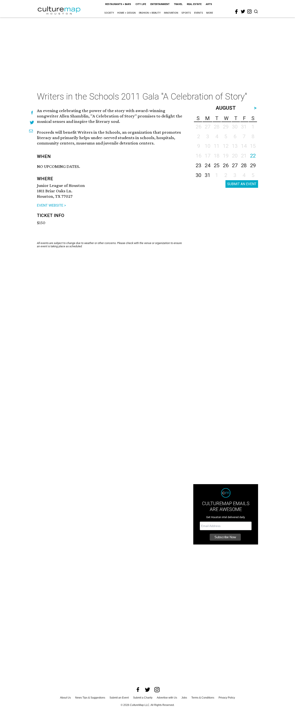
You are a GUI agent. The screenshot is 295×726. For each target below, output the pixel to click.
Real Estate (194, 4)
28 (244, 165)
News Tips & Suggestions (90, 697)
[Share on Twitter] (32, 122)
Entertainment (160, 4)
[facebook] (236, 11)
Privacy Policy (227, 697)
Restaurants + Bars (118, 4)
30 (198, 175)
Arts (209, 4)
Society (109, 12)
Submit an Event (119, 697)
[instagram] (249, 11)
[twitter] (243, 11)
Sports (186, 12)
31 (207, 175)
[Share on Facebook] (32, 112)
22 (253, 156)
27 (235, 165)
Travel (178, 4)
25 (216, 165)
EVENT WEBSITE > (51, 205)
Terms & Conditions (202, 697)
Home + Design (126, 12)
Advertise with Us (167, 697)
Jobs (184, 697)
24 (207, 165)
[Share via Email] (31, 131)
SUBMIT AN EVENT (241, 184)
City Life (140, 4)
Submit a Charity (142, 697)
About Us (65, 697)
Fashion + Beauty (150, 12)
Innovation (171, 12)
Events (198, 12)
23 (198, 165)
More (209, 12)
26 (225, 165)
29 (253, 165)
